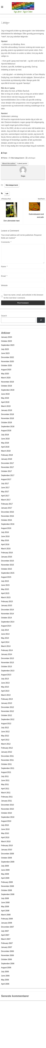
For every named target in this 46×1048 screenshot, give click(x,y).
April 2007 (5, 935)
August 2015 (6, 577)
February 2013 (7, 699)
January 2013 (6, 703)
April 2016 (5, 544)
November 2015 (7, 565)
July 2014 (5, 630)
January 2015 (6, 605)
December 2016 (7, 512)
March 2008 (5, 915)
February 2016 (7, 553)
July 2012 (5, 728)
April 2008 (5, 911)
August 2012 (6, 723)
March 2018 (5, 451)
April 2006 (5, 984)
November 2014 (7, 614)
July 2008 (5, 898)
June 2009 (5, 870)
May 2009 (5, 874)
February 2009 (7, 882)
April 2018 (5, 447)
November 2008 (7, 886)
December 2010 (7, 805)
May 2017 (5, 492)
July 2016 (5, 532)
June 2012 (5, 732)
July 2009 (5, 866)
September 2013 (7, 671)
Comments (6, 242)
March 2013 (5, 695)
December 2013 (7, 658)
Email (4, 276)
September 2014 (7, 622)
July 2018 (5, 435)
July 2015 (5, 581)
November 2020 (7, 361)
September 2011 (7, 768)
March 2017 (5, 500)
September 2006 (7, 963)
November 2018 (7, 418)
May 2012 (5, 736)
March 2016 (5, 549)
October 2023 (6, 341)
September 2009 (7, 862)
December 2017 (7, 463)
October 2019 (6, 386)
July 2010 (5, 825)
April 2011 (5, 789)
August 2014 (6, 626)
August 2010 (6, 821)
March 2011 (5, 793)
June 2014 (5, 634)
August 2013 (6, 675)
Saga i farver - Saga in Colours (23, 12)
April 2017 (5, 496)
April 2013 (5, 691)
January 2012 (6, 752)
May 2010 (5, 833)
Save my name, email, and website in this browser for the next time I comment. (23, 296)
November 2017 (7, 467)
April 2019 (5, 402)
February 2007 (7, 943)
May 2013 (5, 687)
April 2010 (5, 837)
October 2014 (6, 618)
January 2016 (6, 557)
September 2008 (7, 894)
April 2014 (5, 642)
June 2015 (5, 585)
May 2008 (5, 906)
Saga (5, 153)
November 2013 (7, 662)
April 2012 (5, 740)
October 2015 (6, 569)
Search (4, 316)
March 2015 (5, 597)
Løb (7, 193)
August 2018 (6, 430)
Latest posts (22, 163)
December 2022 (7, 357)
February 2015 (7, 601)
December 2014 (7, 610)
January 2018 (6, 459)
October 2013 (6, 666)
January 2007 (6, 947)
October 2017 (6, 471)
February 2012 (7, 748)
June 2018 (5, 439)
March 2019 (5, 406)
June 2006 (5, 976)
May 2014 (5, 638)
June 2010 (5, 829)
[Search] (41, 320)
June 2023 (5, 353)
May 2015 (5, 589)
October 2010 (6, 813)
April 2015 (5, 593)
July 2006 (5, 972)
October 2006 (6, 959)
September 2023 (7, 345)
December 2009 (7, 854)
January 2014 (6, 654)
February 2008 (7, 919)
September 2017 (7, 475)
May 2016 (5, 540)
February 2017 (7, 504)
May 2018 (5, 443)
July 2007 (5, 931)
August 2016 (6, 528)
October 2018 (6, 422)
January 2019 (6, 410)
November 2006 (7, 955)
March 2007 (5, 939)
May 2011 (5, 784)
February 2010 (7, 845)
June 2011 (5, 780)
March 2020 (5, 378)
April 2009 (5, 878)
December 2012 (7, 707)
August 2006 (6, 968)
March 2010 (5, 841)
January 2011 (6, 801)
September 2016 (7, 524)
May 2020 (5, 374)
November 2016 (7, 516)
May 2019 (5, 398)
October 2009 (6, 858)
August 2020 (6, 370)
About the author (8, 163)
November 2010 (7, 809)
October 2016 (6, 520)
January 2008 (6, 923)
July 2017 (5, 483)
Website (4, 285)
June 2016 (5, 536)
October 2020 (6, 365)
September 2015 (7, 573)
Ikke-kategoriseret (12, 185)
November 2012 (7, 711)
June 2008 (5, 902)
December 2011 (7, 756)
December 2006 (7, 951)
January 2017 (6, 508)
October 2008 (6, 890)
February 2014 (7, 650)
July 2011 (5, 776)
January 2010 (6, 850)
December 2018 (7, 414)
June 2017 (5, 488)
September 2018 (7, 426)
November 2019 (7, 382)
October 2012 (6, 715)
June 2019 (5, 394)
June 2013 (5, 683)
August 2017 (6, 479)
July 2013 (5, 679)
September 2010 (7, 817)
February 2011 (7, 797)
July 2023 (5, 349)
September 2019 (7, 390)
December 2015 (7, 561)
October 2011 (6, 764)
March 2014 (5, 646)
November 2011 (7, 760)
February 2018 (7, 455)
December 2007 (7, 927)
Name (4, 267)
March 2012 (5, 744)
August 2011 (6, 772)
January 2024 (6, 337)
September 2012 (7, 719)
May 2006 (5, 980)
